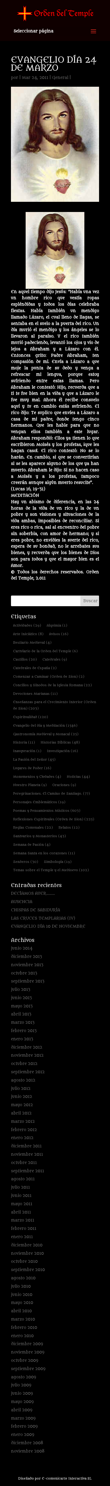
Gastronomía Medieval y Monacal (45, 734)
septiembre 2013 (27, 981)
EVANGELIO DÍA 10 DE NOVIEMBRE (48, 926)
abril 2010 (21, 1311)
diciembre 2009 (27, 1344)
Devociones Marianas (35, 694)
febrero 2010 (24, 1327)
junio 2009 (22, 1393)
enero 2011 (22, 1237)
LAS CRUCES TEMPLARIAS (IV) (43, 918)
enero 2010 (22, 1336)
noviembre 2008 (28, 1451)
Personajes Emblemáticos (39, 802)
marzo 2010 (23, 1319)
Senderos (25, 862)
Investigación (62, 751)
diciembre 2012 (26, 1047)
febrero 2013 (24, 1031)
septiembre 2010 (28, 1270)
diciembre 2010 (26, 1245)
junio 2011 (21, 1195)
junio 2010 (21, 1294)
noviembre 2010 (27, 1253)
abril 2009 (21, 1410)
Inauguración (27, 751)
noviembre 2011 (27, 1154)
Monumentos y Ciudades (37, 777)
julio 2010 (21, 1286)
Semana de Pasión (31, 845)
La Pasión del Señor (34, 759)
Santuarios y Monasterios (39, 836)
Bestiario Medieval (32, 642)
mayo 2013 (22, 1006)
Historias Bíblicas (60, 742)
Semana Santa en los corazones (44, 853)
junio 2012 (21, 1096)
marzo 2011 (22, 1220)
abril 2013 (21, 1014)
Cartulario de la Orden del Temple (45, 651)
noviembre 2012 (27, 1055)
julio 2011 (20, 1187)
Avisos (58, 634)
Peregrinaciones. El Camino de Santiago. (51, 793)
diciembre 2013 (26, 956)
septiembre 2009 (28, 1369)
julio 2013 (20, 989)
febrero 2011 (23, 1228)
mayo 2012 (22, 1105)
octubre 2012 (24, 1064)
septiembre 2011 (27, 1171)
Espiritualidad (30, 717)
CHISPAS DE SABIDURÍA (35, 910)
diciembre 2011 (26, 1146)
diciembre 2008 (27, 1443)
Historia (24, 742)
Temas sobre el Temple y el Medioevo (51, 870)
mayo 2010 (22, 1303)
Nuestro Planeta (30, 785)
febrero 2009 (24, 1426)
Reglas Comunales (33, 827)
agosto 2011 (23, 1179)
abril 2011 (21, 1212)
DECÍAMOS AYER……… (33, 893)
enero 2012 (22, 1138)
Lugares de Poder (32, 768)
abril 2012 (21, 1113)
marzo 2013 (22, 1022)
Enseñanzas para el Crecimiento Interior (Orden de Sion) (54, 705)
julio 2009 (21, 1385)
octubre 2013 (24, 973)
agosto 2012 (23, 1080)
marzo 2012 (23, 1121)
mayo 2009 (22, 1402)
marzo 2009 (23, 1418)
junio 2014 (22, 948)
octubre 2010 (24, 1261)
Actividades (27, 625)
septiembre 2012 (28, 1072)
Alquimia (57, 625)
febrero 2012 (24, 1130)
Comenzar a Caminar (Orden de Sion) (48, 676)
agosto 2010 (23, 1278)
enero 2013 (22, 1039)
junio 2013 (21, 998)
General (60, 77)
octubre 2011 (24, 1163)
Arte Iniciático (28, 634)
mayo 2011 (21, 1204)
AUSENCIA (21, 902)
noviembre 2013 (27, 965)
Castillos (25, 659)
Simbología (58, 862)
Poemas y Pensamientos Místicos (46, 811)
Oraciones (64, 785)
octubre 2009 (24, 1360)
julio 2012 (20, 1088)
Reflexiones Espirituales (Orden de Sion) (53, 819)
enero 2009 (22, 1434)
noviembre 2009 (27, 1352)
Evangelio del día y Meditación (45, 725)
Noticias (78, 777)
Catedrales (54, 659)
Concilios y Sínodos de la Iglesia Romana (52, 685)
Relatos (69, 827)
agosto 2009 (23, 1377)
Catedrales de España (35, 668)
